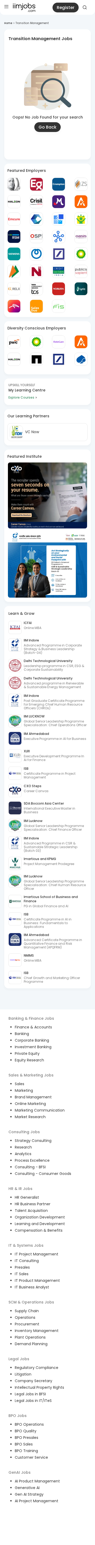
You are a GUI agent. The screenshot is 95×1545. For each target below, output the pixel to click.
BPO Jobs (17, 1415)
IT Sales (21, 1274)
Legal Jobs (18, 1359)
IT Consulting (27, 1260)
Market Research (30, 1116)
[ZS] (81, 184)
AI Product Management (37, 1481)
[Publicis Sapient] (81, 271)
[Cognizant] (36, 219)
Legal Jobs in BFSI (30, 1394)
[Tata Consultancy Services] (36, 288)
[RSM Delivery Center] (14, 236)
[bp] (81, 254)
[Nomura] (58, 288)
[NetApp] (36, 359)
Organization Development (40, 1217)
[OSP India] (36, 236)
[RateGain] (58, 341)
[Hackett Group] (58, 219)
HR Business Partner (32, 1204)
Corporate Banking (32, 1040)
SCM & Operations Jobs (31, 1302)
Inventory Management (37, 1330)
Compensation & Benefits (39, 1230)
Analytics (23, 1153)
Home (8, 23)
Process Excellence (32, 1160)
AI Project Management (36, 1501)
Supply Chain (27, 1311)
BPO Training (26, 1450)
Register (65, 7)
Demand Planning (31, 1343)
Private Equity (27, 1053)
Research (23, 1147)
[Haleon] (14, 201)
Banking (22, 1033)
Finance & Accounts (33, 1027)
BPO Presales (26, 1437)
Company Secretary (33, 1380)
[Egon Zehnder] (36, 184)
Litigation (23, 1374)
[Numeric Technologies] (36, 271)
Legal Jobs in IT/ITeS (33, 1400)
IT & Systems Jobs (26, 1245)
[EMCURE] (14, 219)
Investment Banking (33, 1047)
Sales (19, 1083)
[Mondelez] (58, 201)
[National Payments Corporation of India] (14, 271)
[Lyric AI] (81, 288)
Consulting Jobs (24, 1132)
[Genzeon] (58, 236)
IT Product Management (37, 1280)
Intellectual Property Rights (39, 1387)
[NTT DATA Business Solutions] (36, 254)
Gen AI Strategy (29, 1494)
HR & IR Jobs (20, 1188)
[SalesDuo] (36, 306)
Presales (22, 1267)
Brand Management (33, 1097)
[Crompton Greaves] (58, 184)
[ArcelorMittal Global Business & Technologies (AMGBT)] (14, 306)
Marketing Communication (40, 1110)
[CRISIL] (36, 201)
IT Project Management (36, 1254)
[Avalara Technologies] (81, 201)
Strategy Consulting (33, 1140)
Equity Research (29, 1060)
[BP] (36, 341)
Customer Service (31, 1457)
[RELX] (14, 288)
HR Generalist (27, 1197)
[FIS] (58, 306)
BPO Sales (24, 1444)
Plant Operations (30, 1337)
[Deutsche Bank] (58, 254)
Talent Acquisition (31, 1210)
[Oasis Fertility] (81, 236)
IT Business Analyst (32, 1287)
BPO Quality (25, 1431)
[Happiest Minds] (81, 219)
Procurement (27, 1324)
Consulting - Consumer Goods (43, 1173)
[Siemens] (14, 254)
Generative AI (27, 1487)
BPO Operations (29, 1424)
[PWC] (14, 341)
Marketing (24, 1090)
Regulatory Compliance (36, 1367)
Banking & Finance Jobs (31, 1018)
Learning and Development (40, 1223)
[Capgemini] (81, 359)
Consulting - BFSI (30, 1167)
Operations (25, 1317)
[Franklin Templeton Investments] (14, 184)
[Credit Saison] (58, 271)
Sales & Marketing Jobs (31, 1075)
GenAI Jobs (19, 1472)
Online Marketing (30, 1103)
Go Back (47, 127)
